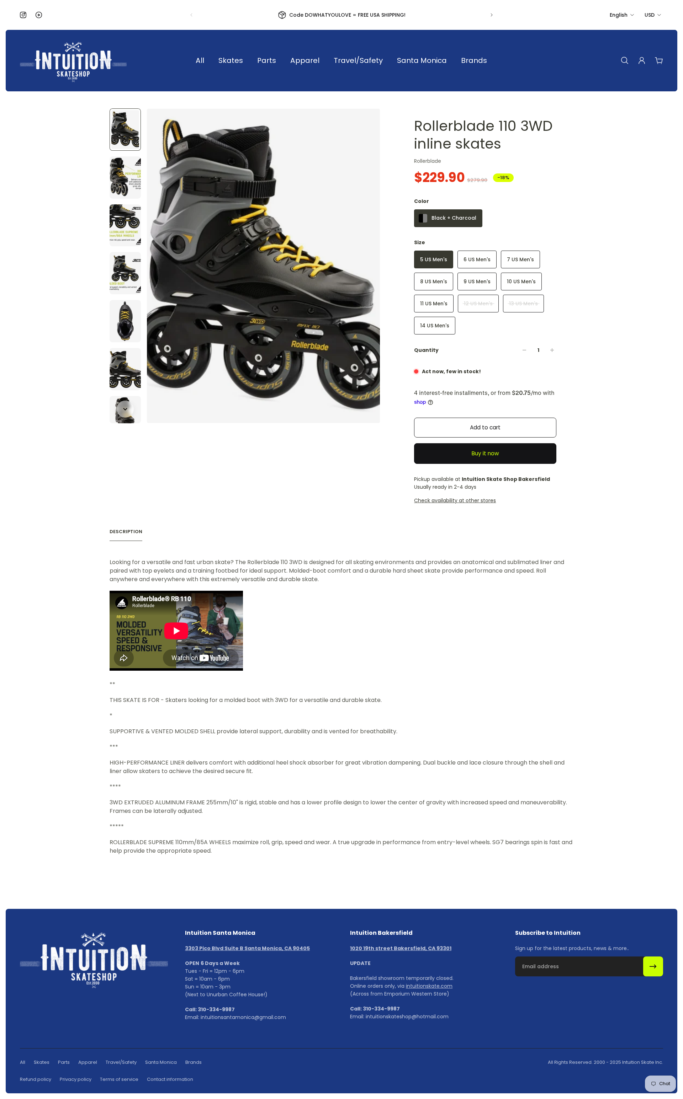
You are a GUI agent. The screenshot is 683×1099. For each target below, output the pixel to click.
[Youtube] (39, 15)
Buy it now (485, 453)
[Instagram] (23, 15)
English (619, 14)
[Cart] (658, 60)
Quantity (426, 350)
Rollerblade (427, 161)
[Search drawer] (624, 60)
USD (650, 14)
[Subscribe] (653, 966)
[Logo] (73, 60)
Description (126, 532)
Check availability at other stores (455, 500)
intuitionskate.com (429, 986)
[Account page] (641, 60)
